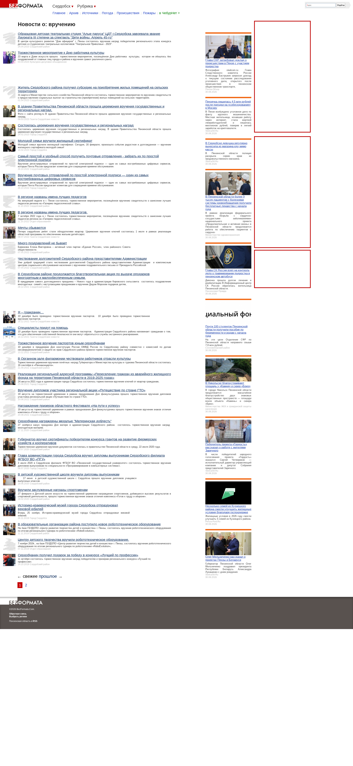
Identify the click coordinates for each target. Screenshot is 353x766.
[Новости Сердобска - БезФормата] (22, 4)
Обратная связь (17, 614)
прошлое (48, 576)
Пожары (149, 13)
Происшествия (128, 13)
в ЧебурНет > (169, 13)
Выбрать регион (18, 616)
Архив (74, 13)
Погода (107, 13)
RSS (35, 621)
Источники (90, 13)
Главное (59, 13)
